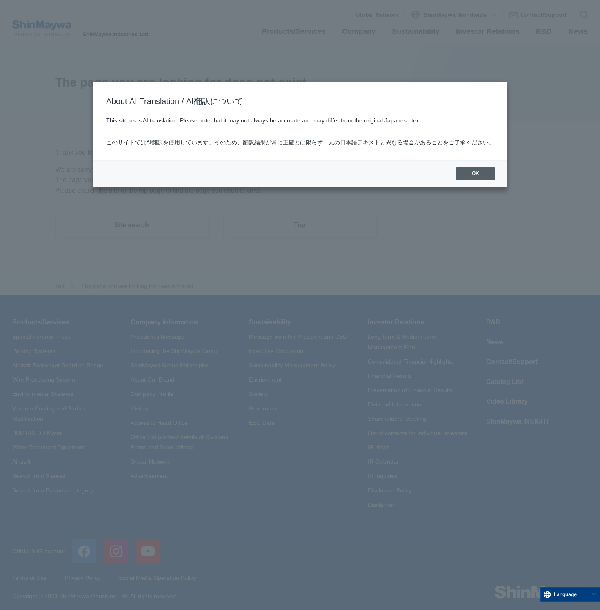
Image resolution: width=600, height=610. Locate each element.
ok (475, 173)
